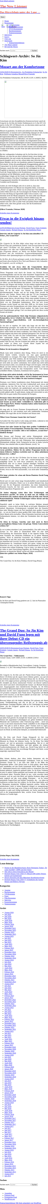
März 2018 (8, 1112)
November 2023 (10, 978)
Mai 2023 (7, 990)
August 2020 (9, 1055)
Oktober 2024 (9, 956)
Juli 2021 (7, 1033)
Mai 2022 (7, 1013)
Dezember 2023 (10, 976)
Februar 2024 (9, 972)
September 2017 (10, 1124)
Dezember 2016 (10, 1142)
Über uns (7, 39)
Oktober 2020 (9, 1051)
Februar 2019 (9, 1091)
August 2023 (9, 984)
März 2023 (8, 994)
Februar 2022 (9, 1019)
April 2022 (8, 1015)
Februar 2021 (9, 1043)
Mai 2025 (7, 942)
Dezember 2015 (10, 1166)
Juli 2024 (7, 962)
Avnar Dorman (20, 228)
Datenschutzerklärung (16, 43)
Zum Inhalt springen (7, 1)
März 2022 (8, 1017)
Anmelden (8, 1193)
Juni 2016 (7, 1154)
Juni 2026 (7, 916)
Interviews (8, 35)
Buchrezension (9, 892)
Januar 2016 (8, 1164)
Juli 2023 (7, 986)
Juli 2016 (7, 1152)
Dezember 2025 (10, 928)
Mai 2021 (7, 1037)
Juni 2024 (7, 964)
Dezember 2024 (10, 952)
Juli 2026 (7, 914)
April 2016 (8, 1158)
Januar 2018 (8, 1116)
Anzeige (7, 890)
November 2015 (10, 1168)
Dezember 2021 (10, 1023)
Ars (20, 72)
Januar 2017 (8, 1140)
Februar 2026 (9, 924)
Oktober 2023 (9, 980)
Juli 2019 (7, 1081)
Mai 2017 (7, 1132)
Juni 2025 (7, 940)
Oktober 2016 (9, 1146)
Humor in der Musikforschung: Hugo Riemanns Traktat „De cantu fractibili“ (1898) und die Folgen (25, 869)
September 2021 (10, 1029)
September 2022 (10, 1006)
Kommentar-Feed (10, 1197)
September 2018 (10, 1101)
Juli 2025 (7, 938)
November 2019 (10, 1073)
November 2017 (10, 1120)
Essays (6, 37)
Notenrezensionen (15, 33)
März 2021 (8, 1041)
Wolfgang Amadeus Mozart (13, 74)
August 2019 (9, 1079)
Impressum (8, 41)
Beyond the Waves (11, 47)
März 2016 (8, 1160)
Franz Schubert (41, 228)
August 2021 (9, 1031)
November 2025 (10, 930)
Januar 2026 (8, 926)
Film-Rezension (10, 898)
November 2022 (10, 1002)
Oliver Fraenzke (29, 74)
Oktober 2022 (9, 1004)
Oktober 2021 (9, 1027)
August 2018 (9, 1103)
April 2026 (8, 920)
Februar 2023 (9, 996)
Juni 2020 (7, 1059)
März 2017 (8, 1136)
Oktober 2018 (9, 1099)
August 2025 (9, 936)
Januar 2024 (8, 974)
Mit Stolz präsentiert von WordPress (28, 1203)
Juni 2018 (7, 1107)
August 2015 (9, 1174)
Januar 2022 (8, 1021)
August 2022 (9, 1008)
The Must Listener (10, 45)
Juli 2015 (7, 1176)
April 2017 (8, 1134)
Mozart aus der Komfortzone (22, 67)
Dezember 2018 (10, 1095)
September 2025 (10, 934)
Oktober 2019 (9, 1075)
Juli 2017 (7, 1128)
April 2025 (8, 944)
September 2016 (10, 1148)
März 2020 (8, 1065)
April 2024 (8, 968)
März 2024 (8, 970)
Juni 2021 (7, 1035)
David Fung (30, 228)
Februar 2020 (9, 1067)
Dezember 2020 (10, 1047)
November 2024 (10, 954)
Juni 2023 (7, 988)
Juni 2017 (7, 1130)
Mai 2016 (7, 1156)
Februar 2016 (9, 1162)
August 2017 (9, 1126)
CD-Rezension (13, 72)
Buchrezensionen (15, 31)
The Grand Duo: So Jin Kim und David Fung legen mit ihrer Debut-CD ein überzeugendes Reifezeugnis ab (23, 636)
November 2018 (10, 1097)
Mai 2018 (7, 1108)
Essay (6, 896)
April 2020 (8, 1063)
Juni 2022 (7, 1011)
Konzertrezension (10, 902)
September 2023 (10, 982)
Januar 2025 (8, 950)
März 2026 (8, 922)
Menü (2, 17)
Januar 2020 (8, 1069)
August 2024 (9, 960)
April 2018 (8, 1110)
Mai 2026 (7, 918)
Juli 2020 (7, 1057)
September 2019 (10, 1077)
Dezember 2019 (10, 1071)
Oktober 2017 (9, 1122)
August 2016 (9, 1150)
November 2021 (10, 1025)
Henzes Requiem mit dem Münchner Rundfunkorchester (24, 878)
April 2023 (8, 992)
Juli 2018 (7, 1105)
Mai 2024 (7, 966)
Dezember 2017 (10, 1118)
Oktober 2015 (9, 1170)
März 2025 (8, 946)
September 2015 (10, 1172)
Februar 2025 (9, 948)
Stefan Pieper (36, 230)
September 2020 (10, 1053)
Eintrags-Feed (9, 1195)
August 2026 (9, 912)
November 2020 (10, 1049)
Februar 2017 (9, 1138)
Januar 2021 (8, 1045)
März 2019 (8, 1089)
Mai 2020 (7, 1061)
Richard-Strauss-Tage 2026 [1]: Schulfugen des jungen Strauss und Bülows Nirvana (23, 881)
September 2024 (10, 958)
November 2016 (10, 1144)
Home (6, 21)
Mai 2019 (7, 1085)
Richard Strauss (17, 230)
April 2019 (8, 1087)
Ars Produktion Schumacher (32, 72)
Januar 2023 (8, 998)
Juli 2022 (7, 1009)
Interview (11, 228)
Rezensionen (9, 23)
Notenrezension (10, 904)
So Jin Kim (28, 230)
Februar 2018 (9, 1114)
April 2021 (8, 1039)
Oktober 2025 (9, 932)
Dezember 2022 (10, 1000)
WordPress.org (9, 1199)
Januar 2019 (8, 1093)
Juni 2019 (7, 1083)
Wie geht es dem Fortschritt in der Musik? (19, 872)
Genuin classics (5, 230)
